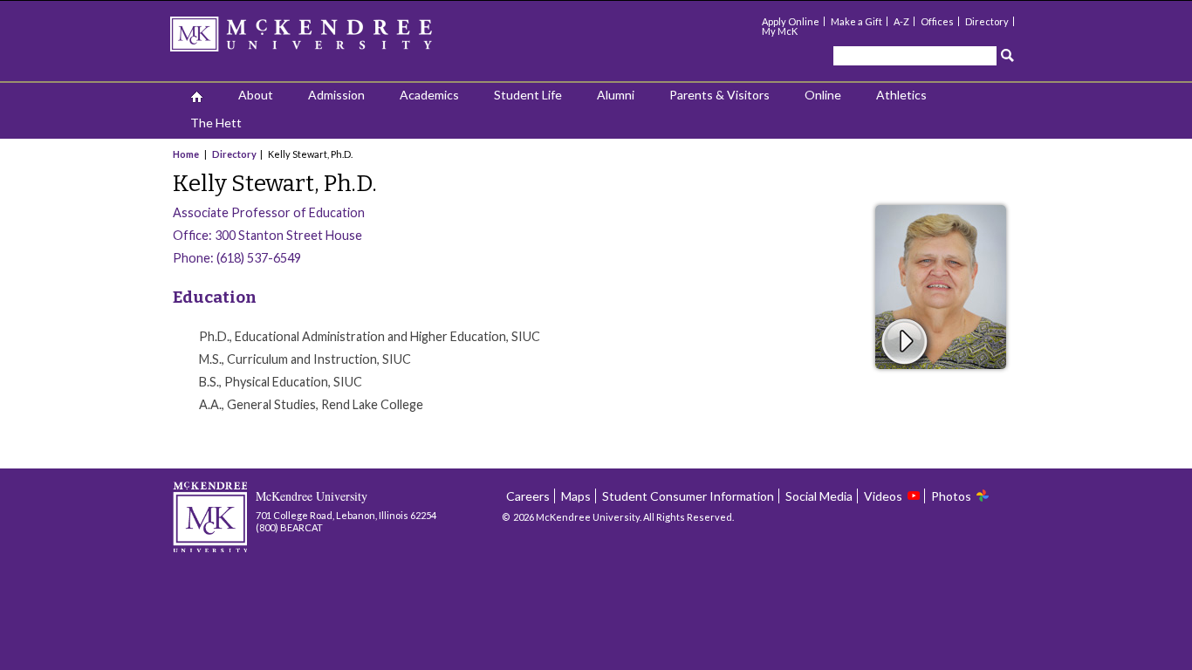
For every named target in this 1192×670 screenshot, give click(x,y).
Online (823, 94)
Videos (883, 496)
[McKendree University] (323, 40)
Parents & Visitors (719, 94)
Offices (937, 21)
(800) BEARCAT (289, 527)
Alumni (615, 94)
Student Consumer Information (688, 496)
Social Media (819, 496)
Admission (336, 94)
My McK (780, 31)
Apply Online (790, 21)
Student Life (528, 94)
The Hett (216, 122)
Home (187, 154)
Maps (576, 496)
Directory (987, 21)
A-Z (901, 21)
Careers (528, 496)
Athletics (901, 94)
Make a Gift (856, 21)
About (255, 94)
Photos (951, 496)
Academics (429, 94)
